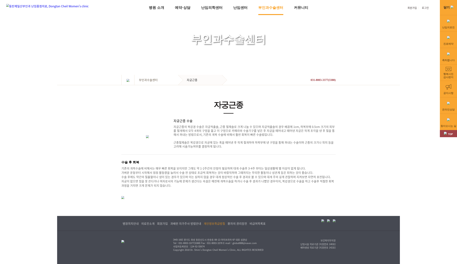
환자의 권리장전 (237, 223)
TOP (450, 134)
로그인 (425, 7)
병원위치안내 (131, 223)
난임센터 (240, 7)
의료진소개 (148, 223)
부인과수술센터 (270, 7)
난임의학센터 (212, 7)
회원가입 (412, 7)
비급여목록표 (258, 223)
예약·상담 (182, 7)
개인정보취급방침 (214, 223)
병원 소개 (156, 7)
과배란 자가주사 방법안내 (185, 223)
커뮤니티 (301, 7)
